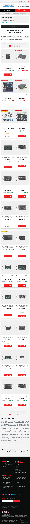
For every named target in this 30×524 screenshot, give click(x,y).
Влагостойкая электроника (6, 480)
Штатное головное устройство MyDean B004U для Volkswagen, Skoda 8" (8, 157)
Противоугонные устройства (6, 483)
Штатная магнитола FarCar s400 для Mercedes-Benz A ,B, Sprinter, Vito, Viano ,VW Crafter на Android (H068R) (8, 276)
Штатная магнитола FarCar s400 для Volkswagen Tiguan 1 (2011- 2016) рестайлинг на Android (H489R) (8, 366)
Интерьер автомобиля (21, 489)
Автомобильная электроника (6, 478)
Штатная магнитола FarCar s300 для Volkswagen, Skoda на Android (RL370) (8, 395)
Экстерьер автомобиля (8, 489)
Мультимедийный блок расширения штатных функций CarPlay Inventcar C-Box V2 (8, 95)
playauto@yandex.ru (8, 466)
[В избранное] (3, 58)
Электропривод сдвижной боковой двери (8, 487)
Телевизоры (19, 482)
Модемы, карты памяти (21, 480)
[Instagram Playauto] (6, 512)
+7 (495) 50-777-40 (23, 5)
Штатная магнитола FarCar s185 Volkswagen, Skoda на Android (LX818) (22, 187)
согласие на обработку (6, 507)
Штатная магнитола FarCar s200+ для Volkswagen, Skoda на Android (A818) (22, 157)
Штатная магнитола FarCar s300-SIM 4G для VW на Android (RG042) (8, 247)
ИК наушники (5, 485)
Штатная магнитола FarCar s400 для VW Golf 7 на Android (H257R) (8, 337)
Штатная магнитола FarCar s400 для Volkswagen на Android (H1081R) (22, 276)
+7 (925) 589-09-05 (23, 6)
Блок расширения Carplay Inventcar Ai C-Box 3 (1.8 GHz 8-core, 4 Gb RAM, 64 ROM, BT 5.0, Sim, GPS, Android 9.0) (22, 95)
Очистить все (5, 22)
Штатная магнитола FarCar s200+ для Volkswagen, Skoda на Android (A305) (8, 187)
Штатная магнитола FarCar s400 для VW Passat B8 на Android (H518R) (8, 306)
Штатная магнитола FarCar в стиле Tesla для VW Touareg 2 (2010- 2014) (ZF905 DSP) (8, 65)
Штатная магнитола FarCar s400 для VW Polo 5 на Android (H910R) (22, 337)
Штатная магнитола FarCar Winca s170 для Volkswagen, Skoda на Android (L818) (22, 217)
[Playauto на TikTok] (8, 512)
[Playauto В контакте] (4, 512)
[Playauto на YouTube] (2, 512)
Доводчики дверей (20, 486)
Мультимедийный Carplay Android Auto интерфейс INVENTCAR (22, 65)
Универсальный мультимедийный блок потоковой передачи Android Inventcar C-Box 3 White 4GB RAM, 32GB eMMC (8, 125)
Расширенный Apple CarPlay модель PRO (22, 125)
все (14, 46)
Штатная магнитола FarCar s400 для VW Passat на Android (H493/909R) (22, 306)
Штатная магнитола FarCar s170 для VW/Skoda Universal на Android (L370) (8, 217)
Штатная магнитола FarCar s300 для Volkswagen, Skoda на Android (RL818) (22, 395)
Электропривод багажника (22, 485)
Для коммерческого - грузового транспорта (21, 478)
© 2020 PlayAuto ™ (24, 522)
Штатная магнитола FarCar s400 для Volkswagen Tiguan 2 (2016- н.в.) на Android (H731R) (22, 366)
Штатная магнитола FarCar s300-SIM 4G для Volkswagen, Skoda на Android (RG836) (22, 247)
